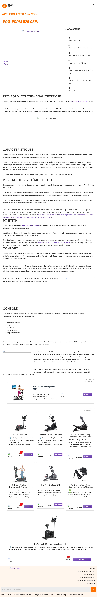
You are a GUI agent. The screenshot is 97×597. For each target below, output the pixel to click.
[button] (93, 7)
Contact (92, 568)
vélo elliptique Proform (30, 225)
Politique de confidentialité (86, 580)
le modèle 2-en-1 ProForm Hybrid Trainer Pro (54, 243)
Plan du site (91, 583)
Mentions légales (89, 574)
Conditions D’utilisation (87, 577)
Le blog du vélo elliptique (86, 571)
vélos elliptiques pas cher (79, 101)
